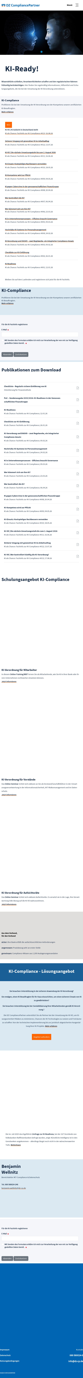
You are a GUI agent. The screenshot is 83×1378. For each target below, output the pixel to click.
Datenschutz (5, 1355)
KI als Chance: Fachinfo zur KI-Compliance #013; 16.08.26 (29, 133)
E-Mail (4, 329)
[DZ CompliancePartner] (21, 5)
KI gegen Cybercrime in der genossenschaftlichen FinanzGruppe (32, 186)
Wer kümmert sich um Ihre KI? (18, 209)
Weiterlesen (16, 1145)
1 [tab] (41, 52)
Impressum (5, 1349)
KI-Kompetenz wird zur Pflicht (17, 175)
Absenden (7, 354)
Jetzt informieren (9, 681)
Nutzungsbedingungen (9, 1361)
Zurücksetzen (21, 354)
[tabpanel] (41, 33)
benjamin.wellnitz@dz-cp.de (14, 1188)
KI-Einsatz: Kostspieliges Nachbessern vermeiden (25, 163)
